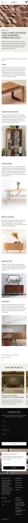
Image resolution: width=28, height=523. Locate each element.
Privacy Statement (19, 487)
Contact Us (17, 489)
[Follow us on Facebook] (3, 501)
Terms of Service (18, 485)
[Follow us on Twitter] (6, 501)
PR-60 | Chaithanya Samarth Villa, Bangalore (13, 397)
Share (3, 360)
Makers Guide (5, 30)
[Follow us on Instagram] (9, 501)
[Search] (4, 2)
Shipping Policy (18, 482)
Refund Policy (18, 480)
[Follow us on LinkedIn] (3, 504)
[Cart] (25, 2)
